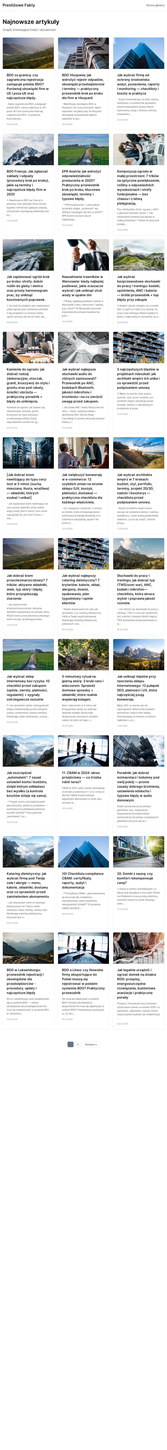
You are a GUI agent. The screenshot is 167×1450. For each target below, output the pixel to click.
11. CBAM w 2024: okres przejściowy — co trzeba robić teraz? (81, 777)
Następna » (91, 1044)
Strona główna (155, 5)
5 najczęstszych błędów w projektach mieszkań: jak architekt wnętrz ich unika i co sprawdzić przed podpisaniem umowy (138, 378)
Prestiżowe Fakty (19, 5)
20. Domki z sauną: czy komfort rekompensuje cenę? (135, 878)
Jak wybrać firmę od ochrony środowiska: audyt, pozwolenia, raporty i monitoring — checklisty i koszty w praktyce (138, 84)
